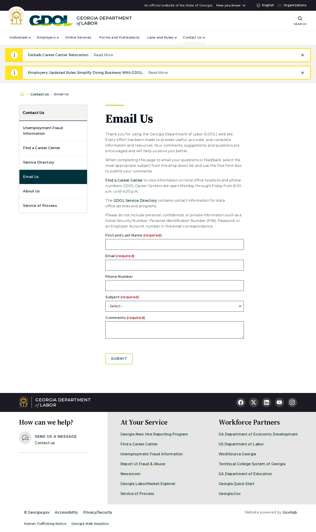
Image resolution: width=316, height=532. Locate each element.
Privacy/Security (97, 512)
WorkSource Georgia (237, 454)
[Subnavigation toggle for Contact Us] (206, 37)
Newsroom (130, 474)
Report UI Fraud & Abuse (142, 464)
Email (119, 256)
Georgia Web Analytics (90, 524)
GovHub (289, 512)
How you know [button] (228, 5)
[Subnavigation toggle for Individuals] (32, 37)
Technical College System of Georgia (252, 464)
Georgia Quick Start (236, 484)
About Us (31, 191)
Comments (125, 318)
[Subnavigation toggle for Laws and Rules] (178, 37)
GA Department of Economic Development (258, 434)
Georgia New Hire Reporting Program (154, 434)
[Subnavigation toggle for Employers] (60, 37)
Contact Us (40, 94)
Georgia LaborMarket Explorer (148, 484)
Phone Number (119, 277)
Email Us (31, 177)
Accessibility (66, 512)
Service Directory (38, 162)
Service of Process (40, 206)
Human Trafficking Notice (45, 524)
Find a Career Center (41, 148)
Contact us (45, 443)
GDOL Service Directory (135, 200)
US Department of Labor (241, 444)
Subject (122, 297)
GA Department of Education (245, 474)
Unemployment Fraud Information (43, 131)
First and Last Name (133, 235)
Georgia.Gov (230, 494)
